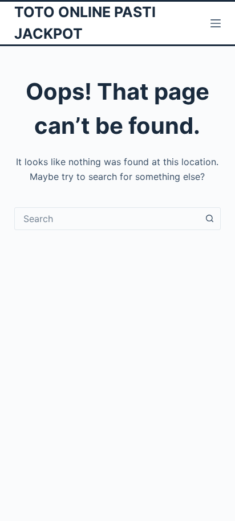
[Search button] (209, 218)
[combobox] (107, 218)
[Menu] (215, 23)
